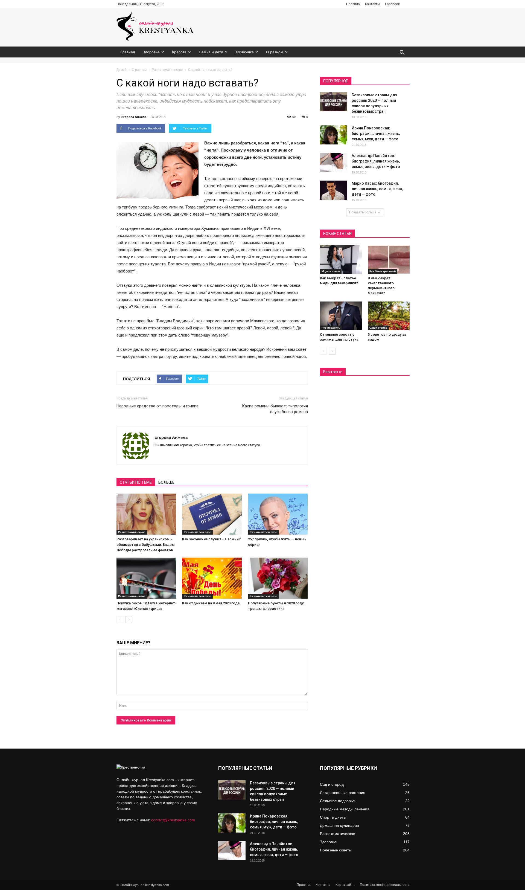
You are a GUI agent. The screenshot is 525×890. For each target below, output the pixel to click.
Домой (121, 70)
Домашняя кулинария (339, 825)
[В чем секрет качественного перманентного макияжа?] (389, 259)
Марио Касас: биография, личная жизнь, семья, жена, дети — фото (377, 188)
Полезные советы (336, 850)
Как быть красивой (382, 271)
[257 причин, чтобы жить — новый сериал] (278, 514)
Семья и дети (211, 52)
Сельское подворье (337, 801)
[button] (402, 53)
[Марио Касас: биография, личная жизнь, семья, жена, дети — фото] (333, 190)
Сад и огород (378, 327)
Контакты (372, 4)
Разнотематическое (167, 70)
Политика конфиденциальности (385, 885)
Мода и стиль (331, 271)
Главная (127, 52)
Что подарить (331, 327)
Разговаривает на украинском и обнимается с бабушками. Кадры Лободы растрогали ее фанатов (145, 544)
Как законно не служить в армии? (211, 539)
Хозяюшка (244, 52)
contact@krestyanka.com (173, 820)
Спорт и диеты (333, 817)
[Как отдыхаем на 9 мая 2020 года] (212, 578)
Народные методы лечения (344, 809)
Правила (353, 4)
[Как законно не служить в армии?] (212, 514)
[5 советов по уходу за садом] (389, 316)
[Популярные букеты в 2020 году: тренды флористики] (278, 578)
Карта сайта (345, 885)
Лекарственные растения (342, 792)
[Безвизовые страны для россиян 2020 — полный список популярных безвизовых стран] (333, 101)
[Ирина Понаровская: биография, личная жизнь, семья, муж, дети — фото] (333, 134)
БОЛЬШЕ (166, 482)
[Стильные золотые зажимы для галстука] (341, 316)
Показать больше (363, 212)
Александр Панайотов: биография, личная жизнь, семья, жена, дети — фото (376, 161)
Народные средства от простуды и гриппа (157, 406)
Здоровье (151, 52)
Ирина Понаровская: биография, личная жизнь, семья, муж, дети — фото (376, 133)
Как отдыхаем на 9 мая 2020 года (211, 603)
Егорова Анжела (133, 116)
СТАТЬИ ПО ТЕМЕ (136, 482)
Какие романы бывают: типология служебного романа (275, 409)
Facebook (392, 4)
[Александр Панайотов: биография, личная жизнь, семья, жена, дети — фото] (333, 162)
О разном (274, 52)
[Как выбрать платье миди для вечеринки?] (341, 259)
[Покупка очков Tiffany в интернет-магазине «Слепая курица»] (146, 578)
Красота (179, 52)
